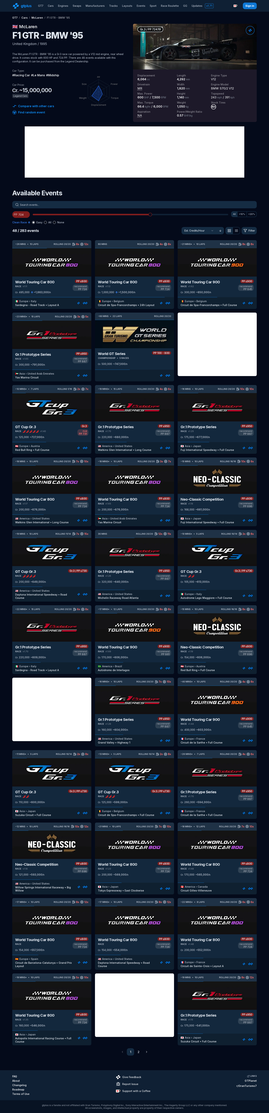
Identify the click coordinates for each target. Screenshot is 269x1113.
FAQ (14, 1076)
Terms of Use (20, 1093)
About (16, 1080)
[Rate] (250, 30)
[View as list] (236, 230)
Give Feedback (131, 1077)
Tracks (113, 5)
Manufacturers (95, 5)
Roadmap (18, 1089)
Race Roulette (170, 5)
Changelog (19, 1085)
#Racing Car (21, 75)
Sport (153, 5)
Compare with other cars (36, 106)
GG (185, 5)
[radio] (33, 222)
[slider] (150, 214)
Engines (63, 5)
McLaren (37, 17)
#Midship (52, 75)
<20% (251, 214)
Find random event (31, 112)
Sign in (249, 5)
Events (141, 5)
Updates (197, 5)
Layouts (127, 5)
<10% (242, 214)
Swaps (77, 5)
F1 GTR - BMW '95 (58, 17)
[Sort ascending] (220, 230)
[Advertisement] (134, 152)
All (234, 214)
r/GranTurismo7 (246, 1085)
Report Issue (130, 1084)
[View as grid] (229, 230)
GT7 (40, 5)
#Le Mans (38, 75)
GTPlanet (251, 1080)
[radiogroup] (48, 222)
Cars (51, 5)
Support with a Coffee (136, 1091)
